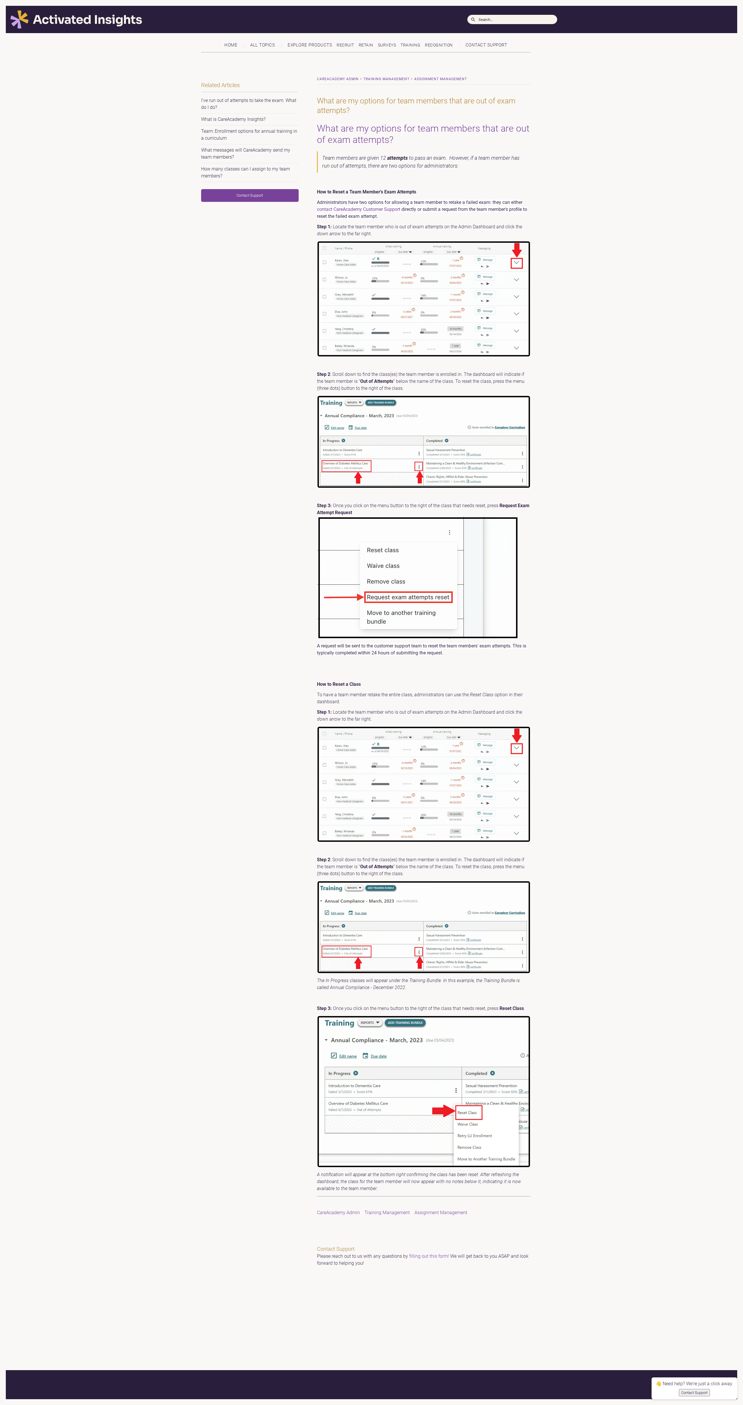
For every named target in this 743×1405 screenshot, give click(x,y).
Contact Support (486, 45)
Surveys (387, 45)
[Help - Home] (222, 19)
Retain (366, 45)
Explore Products (310, 45)
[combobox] (518, 19)
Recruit (345, 45)
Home (230, 45)
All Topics (262, 45)
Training (410, 45)
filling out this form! (429, 1256)
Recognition (439, 45)
